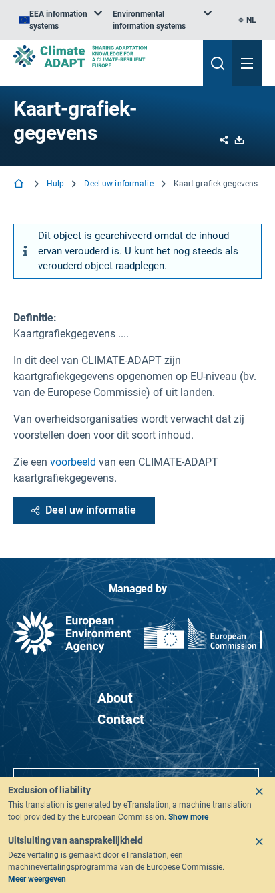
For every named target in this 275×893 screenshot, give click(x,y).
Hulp (55, 183)
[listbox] (60, 20)
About (115, 698)
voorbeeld (73, 462)
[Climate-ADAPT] (102, 56)
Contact (120, 719)
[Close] (259, 791)
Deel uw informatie (118, 183)
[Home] (20, 185)
